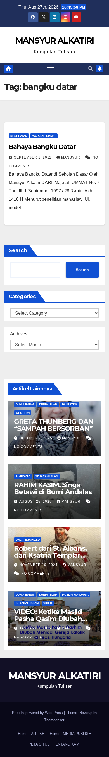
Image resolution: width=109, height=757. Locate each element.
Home (22, 734)
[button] (90, 68)
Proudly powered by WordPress (38, 713)
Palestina (70, 404)
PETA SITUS (39, 744)
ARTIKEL (38, 734)
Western (23, 412)
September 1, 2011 (33, 157)
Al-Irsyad (23, 476)
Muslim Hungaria (75, 594)
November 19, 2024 (39, 565)
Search (18, 250)
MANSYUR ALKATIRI (54, 40)
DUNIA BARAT (25, 404)
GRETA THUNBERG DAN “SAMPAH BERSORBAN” (53, 425)
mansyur (71, 157)
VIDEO (47, 603)
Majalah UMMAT (44, 135)
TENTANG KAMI (66, 744)
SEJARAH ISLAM (46, 476)
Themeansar (54, 720)
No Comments (28, 447)
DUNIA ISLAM (48, 404)
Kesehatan (18, 135)
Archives (18, 333)
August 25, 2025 (36, 501)
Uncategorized (28, 539)
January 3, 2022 (36, 628)
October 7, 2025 (36, 438)
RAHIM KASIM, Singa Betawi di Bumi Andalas (53, 488)
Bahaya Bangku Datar (42, 147)
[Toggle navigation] (50, 69)
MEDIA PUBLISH (77, 734)
